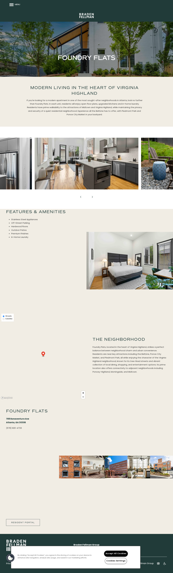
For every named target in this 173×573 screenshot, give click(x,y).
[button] (43, 354)
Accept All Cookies (116, 553)
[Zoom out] (83, 397)
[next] (92, 197)
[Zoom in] (83, 393)
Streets (8, 316)
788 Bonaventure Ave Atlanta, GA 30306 (17, 420)
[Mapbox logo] (7, 397)
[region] (76, 557)
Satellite (8, 319)
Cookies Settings (116, 561)
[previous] (80, 197)
